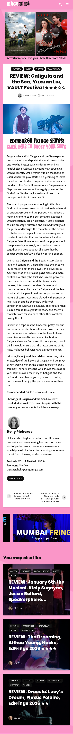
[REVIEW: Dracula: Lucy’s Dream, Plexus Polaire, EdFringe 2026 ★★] (36, 699)
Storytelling (44, 626)
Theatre (39, 69)
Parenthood (28, 626)
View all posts (15, 478)
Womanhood (27, 630)
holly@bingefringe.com (30, 469)
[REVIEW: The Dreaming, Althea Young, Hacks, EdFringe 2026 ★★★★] (36, 644)
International (54, 681)
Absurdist (14, 681)
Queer (28, 69)
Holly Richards (29, 95)
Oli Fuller (17, 608)
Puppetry (17, 69)
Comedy (13, 571)
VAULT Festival (54, 69)
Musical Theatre (41, 571)
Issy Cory (17, 663)
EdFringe (26, 571)
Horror (40, 681)
